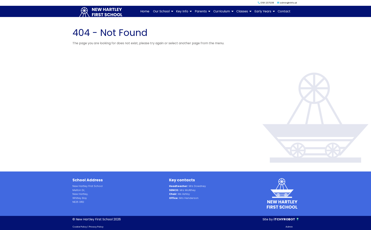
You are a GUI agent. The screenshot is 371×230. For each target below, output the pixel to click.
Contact (284, 11)
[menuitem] (144, 11)
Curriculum (221, 11)
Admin (289, 226)
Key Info (182, 11)
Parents (201, 11)
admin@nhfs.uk (288, 2)
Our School (161, 11)
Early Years (262, 11)
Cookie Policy (79, 226)
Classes (242, 11)
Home (144, 11)
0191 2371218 (267, 2)
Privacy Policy (96, 226)
